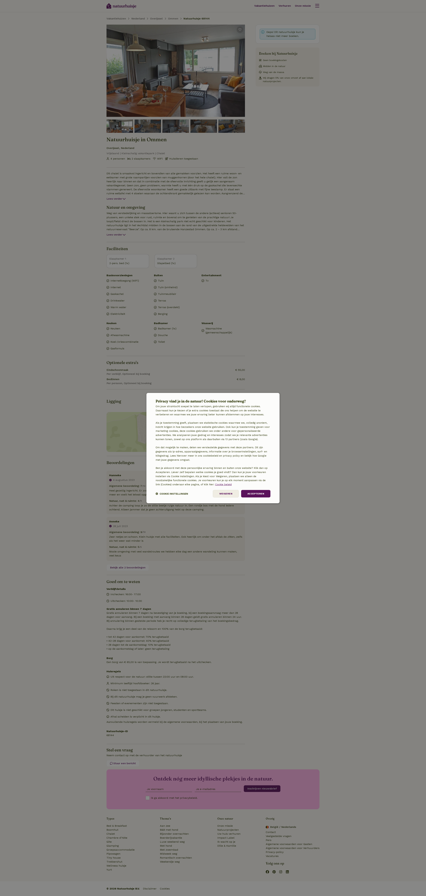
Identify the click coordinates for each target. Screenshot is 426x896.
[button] (172, 494)
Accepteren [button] (255, 493)
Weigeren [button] (225, 493)
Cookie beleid (223, 484)
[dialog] (213, 448)
